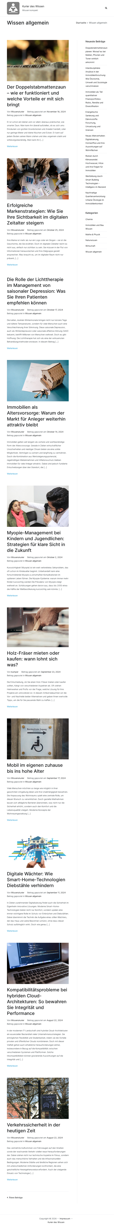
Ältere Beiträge (16, 1197)
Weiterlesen (12, 146)
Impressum (65, 1218)
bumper (14, 672)
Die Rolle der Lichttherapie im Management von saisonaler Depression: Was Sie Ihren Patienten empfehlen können (36, 291)
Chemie (89, 219)
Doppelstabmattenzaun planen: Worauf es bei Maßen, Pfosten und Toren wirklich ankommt (96, 55)
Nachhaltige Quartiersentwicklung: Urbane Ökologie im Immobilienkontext (96, 198)
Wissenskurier (17, 111)
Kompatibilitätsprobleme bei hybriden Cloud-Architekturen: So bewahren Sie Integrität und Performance (37, 1001)
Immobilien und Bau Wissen (95, 227)
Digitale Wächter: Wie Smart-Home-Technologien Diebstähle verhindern (36, 879)
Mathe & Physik (93, 234)
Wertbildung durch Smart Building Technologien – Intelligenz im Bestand (96, 181)
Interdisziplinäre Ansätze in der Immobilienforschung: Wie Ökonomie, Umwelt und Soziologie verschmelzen (96, 77)
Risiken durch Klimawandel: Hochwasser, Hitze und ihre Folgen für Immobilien (94, 163)
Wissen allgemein (33, 115)
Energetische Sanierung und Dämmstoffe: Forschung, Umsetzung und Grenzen (93, 121)
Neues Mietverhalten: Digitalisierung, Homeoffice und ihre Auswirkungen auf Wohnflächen (95, 143)
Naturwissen (91, 240)
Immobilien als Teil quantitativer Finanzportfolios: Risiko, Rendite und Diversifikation (94, 99)
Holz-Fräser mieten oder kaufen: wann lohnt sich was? (33, 658)
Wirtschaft (90, 246)
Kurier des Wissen (33, 6)
